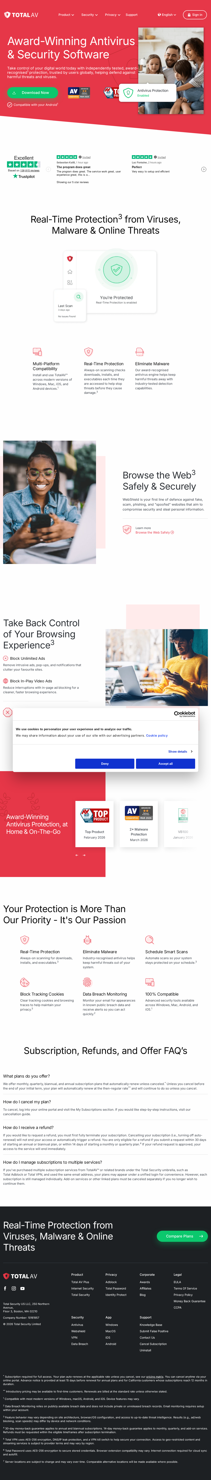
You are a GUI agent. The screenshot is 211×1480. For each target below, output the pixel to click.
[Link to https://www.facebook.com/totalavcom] (5, 1289)
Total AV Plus (80, 1282)
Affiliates (145, 1288)
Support (131, 15)
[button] (195, 14)
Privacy (111, 1275)
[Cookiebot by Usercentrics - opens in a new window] (177, 714)
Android (111, 1344)
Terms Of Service (185, 1288)
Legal (178, 1275)
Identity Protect (116, 1294)
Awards (145, 1282)
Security (77, 1317)
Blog (143, 1294)
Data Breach (79, 1344)
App (108, 1317)
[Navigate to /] (21, 15)
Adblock (111, 1282)
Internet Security (82, 1288)
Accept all (165, 763)
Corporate (147, 1275)
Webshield (78, 1331)
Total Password (116, 1288)
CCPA (178, 1307)
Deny (105, 763)
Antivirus (77, 1324)
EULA (177, 1282)
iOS (108, 1337)
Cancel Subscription (153, 1344)
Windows (112, 1324)
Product (77, 1275)
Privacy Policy (183, 1294)
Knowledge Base (151, 1324)
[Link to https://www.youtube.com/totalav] (22, 1289)
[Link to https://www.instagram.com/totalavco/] (14, 1289)
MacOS (111, 1331)
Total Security (80, 1294)
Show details (177, 751)
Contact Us (147, 1337)
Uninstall (145, 1350)
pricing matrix (154, 1376)
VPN (74, 1337)
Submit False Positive (154, 1331)
